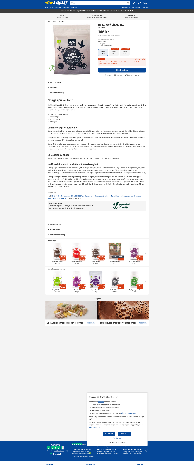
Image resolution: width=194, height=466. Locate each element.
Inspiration (74, 8)
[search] (100, 3)
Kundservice (126, 8)
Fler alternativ (117, 438)
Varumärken (66, 8)
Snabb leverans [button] (97, 16)
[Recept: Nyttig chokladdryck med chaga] (123, 313)
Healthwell (101, 27)
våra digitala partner (128, 413)
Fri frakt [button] (62, 16)
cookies (101, 402)
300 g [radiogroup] (125, 51)
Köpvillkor (123, 442)
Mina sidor (146, 8)
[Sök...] (128, 3)
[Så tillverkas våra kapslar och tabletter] (71, 313)
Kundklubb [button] (131, 16)
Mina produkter (136, 8)
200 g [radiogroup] (115, 51)
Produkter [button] (48, 8)
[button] (143, 3)
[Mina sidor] (134, 3)
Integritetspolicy (95, 427)
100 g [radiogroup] (103, 52)
